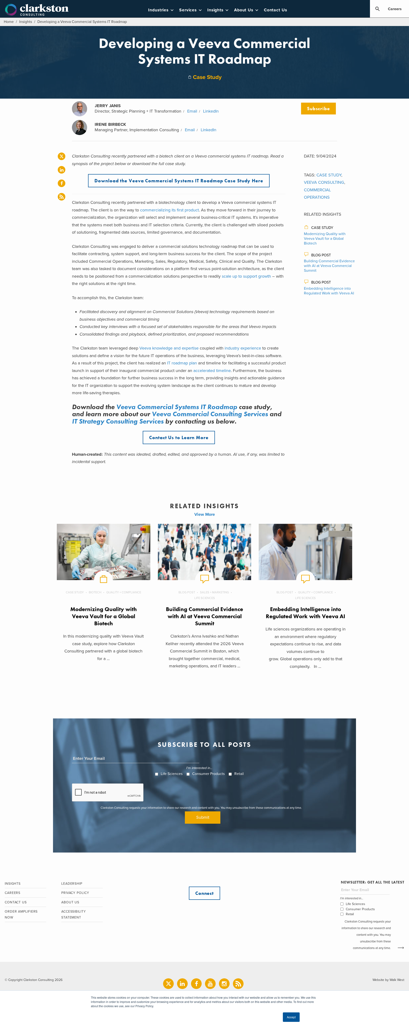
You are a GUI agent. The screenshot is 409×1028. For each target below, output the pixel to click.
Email (192, 111)
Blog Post (321, 255)
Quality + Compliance (123, 592)
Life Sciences (204, 598)
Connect (204, 893)
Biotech (95, 592)
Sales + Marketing (214, 592)
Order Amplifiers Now (21, 914)
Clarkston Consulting (37, 10)
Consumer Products (208, 774)
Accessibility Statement (73, 914)
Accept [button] (291, 1017)
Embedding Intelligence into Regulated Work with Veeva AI (329, 291)
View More (204, 514)
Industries (158, 10)
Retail (239, 774)
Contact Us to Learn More (179, 437)
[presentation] (108, 792)
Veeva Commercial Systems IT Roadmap (176, 407)
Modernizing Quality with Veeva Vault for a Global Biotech (325, 239)
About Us (243, 10)
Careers (395, 9)
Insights (215, 10)
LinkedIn (211, 111)
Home (9, 21)
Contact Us (275, 10)
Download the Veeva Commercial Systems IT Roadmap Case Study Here (178, 181)
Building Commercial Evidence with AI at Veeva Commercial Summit (329, 266)
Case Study (207, 77)
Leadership (71, 884)
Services (188, 10)
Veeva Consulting (324, 182)
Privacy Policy (75, 893)
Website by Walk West (388, 980)
